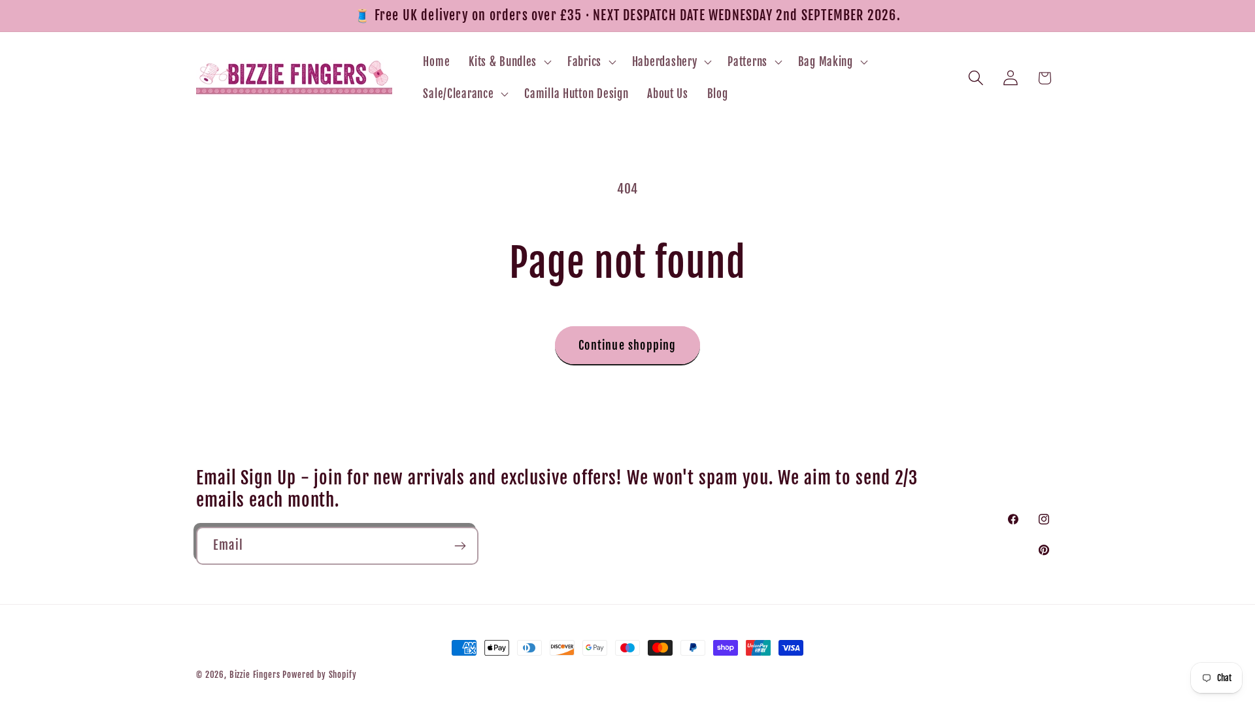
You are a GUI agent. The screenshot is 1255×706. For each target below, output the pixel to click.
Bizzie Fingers (254, 674)
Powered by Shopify (319, 674)
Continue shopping (627, 345)
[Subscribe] (460, 546)
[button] (509, 61)
